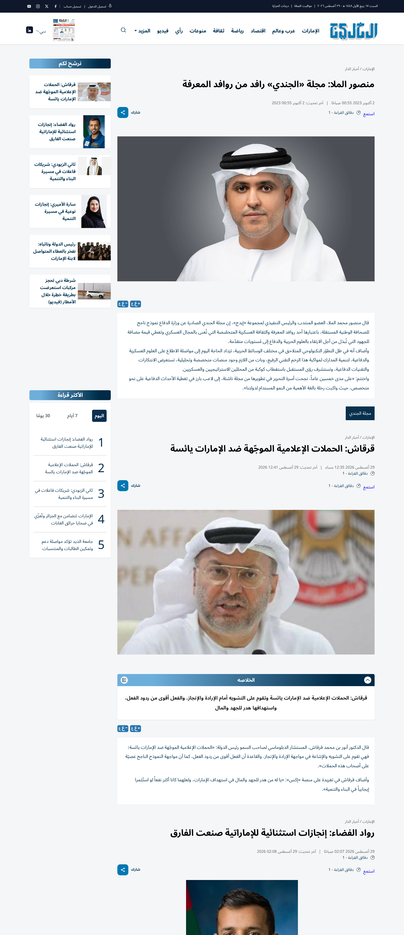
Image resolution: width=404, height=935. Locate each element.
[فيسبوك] (55, 6)
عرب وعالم (283, 31)
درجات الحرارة (280, 6)
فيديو (162, 31)
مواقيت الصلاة (303, 6)
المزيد (144, 31)
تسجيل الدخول (97, 6)
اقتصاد (258, 31)
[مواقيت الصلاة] (29, 31)
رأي (179, 31)
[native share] (122, 112)
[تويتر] (47, 6)
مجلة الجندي (360, 413)
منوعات (198, 31)
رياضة (237, 31)
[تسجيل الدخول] (110, 6)
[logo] (354, 31)
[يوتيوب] (29, 6)
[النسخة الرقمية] (64, 31)
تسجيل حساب (72, 6)
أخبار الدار (352, 69)
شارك (135, 112)
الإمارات (310, 31)
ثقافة (218, 31)
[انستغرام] (38, 6)
